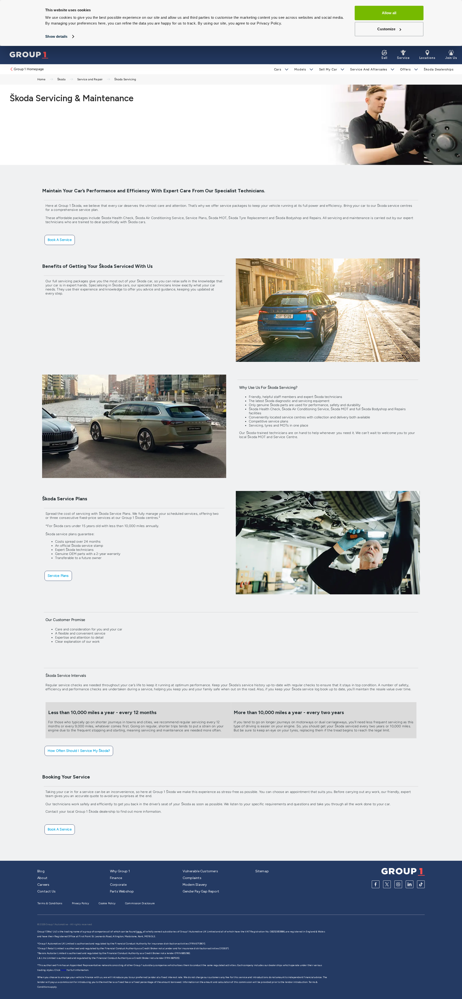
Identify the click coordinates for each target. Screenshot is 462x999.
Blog (41, 871)
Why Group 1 (120, 871)
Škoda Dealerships (439, 69)
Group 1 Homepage (29, 69)
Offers (405, 69)
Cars (278, 69)
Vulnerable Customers (200, 871)
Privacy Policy (80, 903)
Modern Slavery (195, 885)
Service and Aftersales (368, 69)
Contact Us (46, 891)
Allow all (389, 13)
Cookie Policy (107, 903)
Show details (56, 36)
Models (300, 69)
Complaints (192, 878)
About (42, 878)
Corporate (118, 885)
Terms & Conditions (49, 903)
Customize (386, 29)
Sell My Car (328, 69)
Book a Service (60, 240)
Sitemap (262, 871)
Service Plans (58, 576)
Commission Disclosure (140, 903)
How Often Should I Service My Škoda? (79, 751)
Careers (43, 885)
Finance (116, 878)
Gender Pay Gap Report (201, 891)
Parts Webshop (122, 891)
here (64, 970)
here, (139, 931)
